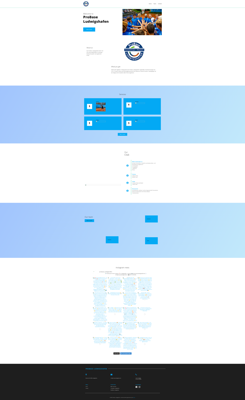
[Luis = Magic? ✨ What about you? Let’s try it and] (115, 314)
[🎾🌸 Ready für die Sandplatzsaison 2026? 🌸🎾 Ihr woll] (130, 314)
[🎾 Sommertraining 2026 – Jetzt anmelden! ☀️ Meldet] (100, 314)
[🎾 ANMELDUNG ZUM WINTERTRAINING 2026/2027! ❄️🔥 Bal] (130, 284)
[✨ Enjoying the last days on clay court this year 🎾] (145, 344)
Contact (160, 3)
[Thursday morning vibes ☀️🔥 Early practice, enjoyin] (115, 344)
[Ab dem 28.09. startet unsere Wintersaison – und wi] (115, 284)
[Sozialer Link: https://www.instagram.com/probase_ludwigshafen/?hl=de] (139, 387)
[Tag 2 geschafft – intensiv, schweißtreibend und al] (145, 299)
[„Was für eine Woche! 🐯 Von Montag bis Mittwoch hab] (115, 329)
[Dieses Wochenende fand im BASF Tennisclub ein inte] (100, 299)
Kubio (134, 397)
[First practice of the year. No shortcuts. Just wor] (145, 314)
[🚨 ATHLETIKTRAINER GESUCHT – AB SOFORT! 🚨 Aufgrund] (100, 284)
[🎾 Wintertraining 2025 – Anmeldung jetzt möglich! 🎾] (130, 344)
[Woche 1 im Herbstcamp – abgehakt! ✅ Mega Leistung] (130, 329)
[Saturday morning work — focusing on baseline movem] (100, 329)
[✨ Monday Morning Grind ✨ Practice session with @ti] (100, 344)
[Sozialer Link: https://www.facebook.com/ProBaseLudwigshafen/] (136, 387)
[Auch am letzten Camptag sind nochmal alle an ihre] (130, 299)
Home (150, 3)
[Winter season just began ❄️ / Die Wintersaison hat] (145, 329)
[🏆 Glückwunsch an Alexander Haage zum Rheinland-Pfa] (145, 284)
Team (154, 3)
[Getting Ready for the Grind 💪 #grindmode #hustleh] (115, 299)
